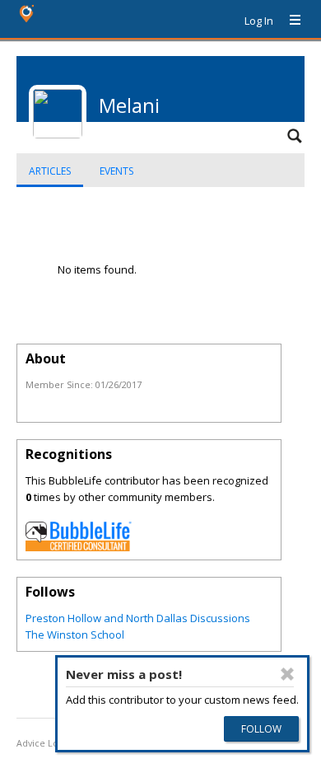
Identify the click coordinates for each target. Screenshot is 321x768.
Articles (50, 171)
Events (116, 171)
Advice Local (43, 743)
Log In (258, 20)
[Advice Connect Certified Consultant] (79, 547)
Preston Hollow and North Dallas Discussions (138, 618)
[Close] (287, 674)
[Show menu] (289, 20)
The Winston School (75, 634)
